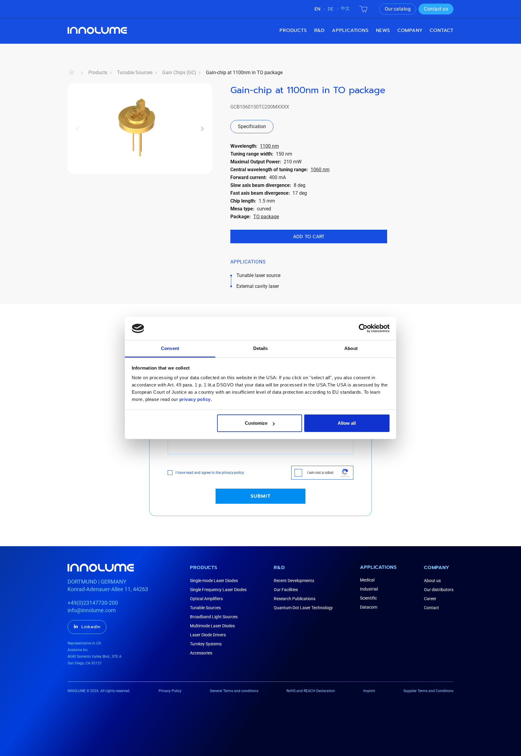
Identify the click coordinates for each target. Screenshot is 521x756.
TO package (266, 216)
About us (432, 580)
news (383, 30)
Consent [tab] (170, 348)
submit (261, 496)
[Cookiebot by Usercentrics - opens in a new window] (363, 328)
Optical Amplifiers (206, 598)
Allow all (347, 423)
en (317, 9)
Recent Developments (294, 580)
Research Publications (294, 598)
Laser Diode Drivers (208, 634)
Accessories (201, 652)
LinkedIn (90, 627)
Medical (367, 580)
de (330, 9)
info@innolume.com (92, 610)
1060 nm (320, 169)
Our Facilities (286, 589)
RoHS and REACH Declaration (310, 691)
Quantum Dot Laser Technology (303, 607)
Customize (256, 423)
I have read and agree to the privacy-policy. (210, 473)
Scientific (368, 598)
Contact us (436, 9)
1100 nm (269, 146)
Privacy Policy (170, 691)
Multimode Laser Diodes (212, 625)
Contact (441, 30)
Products (293, 30)
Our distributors (438, 589)
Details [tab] (260, 348)
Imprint (369, 691)
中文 (345, 8)
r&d (319, 30)
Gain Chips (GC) (179, 72)
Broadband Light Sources (214, 616)
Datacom (368, 607)
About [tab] (351, 348)
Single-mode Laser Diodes (214, 580)
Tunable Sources (135, 72)
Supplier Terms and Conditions (428, 691)
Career (430, 598)
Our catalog (398, 9)
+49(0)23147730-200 (93, 603)
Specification (252, 126)
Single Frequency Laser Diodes (218, 589)
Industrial (369, 589)
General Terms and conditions (234, 691)
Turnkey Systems (206, 643)
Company (437, 567)
